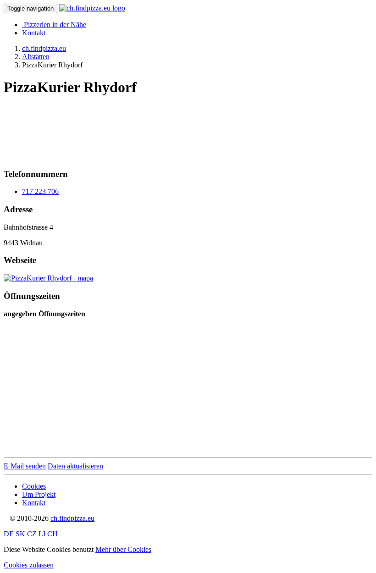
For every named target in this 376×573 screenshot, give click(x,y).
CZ (32, 534)
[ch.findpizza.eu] (92, 8)
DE (9, 534)
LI (42, 534)
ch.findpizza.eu (72, 518)
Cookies (34, 486)
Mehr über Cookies (123, 549)
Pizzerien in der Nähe (55, 24)
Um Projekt (38, 494)
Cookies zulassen (29, 565)
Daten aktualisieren (75, 466)
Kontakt (33, 33)
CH (52, 534)
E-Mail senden (25, 466)
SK (20, 534)
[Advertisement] (77, 129)
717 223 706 (40, 191)
